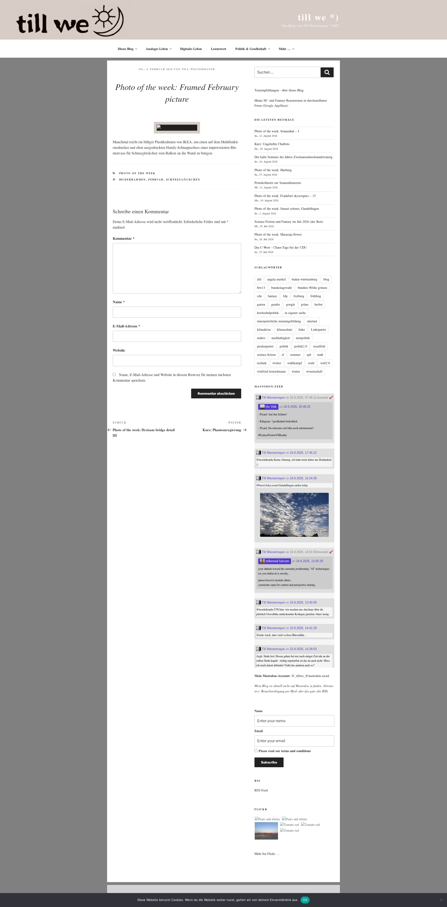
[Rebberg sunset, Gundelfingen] (266, 831)
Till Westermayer (198, 69)
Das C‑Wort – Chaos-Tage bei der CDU (280, 247)
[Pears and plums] (267, 819)
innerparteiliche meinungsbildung (279, 321)
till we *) (318, 17)
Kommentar (124, 238)
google (290, 304)
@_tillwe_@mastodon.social (310, 676)
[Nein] (441, 900)
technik (262, 363)
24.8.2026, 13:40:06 (303, 602)
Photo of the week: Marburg (273, 170)
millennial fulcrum (277, 561)
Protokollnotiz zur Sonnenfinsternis (277, 182)
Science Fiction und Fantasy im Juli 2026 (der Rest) (288, 221)
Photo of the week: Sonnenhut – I (276, 131)
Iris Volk (271, 406)
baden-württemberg (304, 279)
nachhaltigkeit (280, 338)
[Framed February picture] (177, 127)
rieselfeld (319, 346)
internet (312, 321)
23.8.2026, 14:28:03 (303, 649)
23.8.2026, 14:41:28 (303, 628)
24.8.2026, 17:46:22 (303, 452)
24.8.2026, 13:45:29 (309, 561)
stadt (320, 354)
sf (283, 354)
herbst (318, 304)
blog (326, 279)
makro (261, 338)
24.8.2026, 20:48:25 (297, 406)
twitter (277, 363)
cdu (259, 296)
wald (311, 363)
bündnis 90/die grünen (312, 287)
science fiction (266, 354)
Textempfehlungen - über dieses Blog (279, 90)
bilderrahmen (132, 179)
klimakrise (264, 329)
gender (275, 304)
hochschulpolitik (268, 312)
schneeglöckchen (183, 179)
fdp (285, 296)
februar (156, 179)
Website (119, 350)
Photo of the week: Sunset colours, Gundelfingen (286, 208)
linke (301, 329)
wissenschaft (314, 371)
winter (296, 371)
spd (309, 354)
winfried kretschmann (271, 371)
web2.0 (325, 363)
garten (261, 304)
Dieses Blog (125, 48)
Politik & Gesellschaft (250, 48)
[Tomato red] (289, 824)
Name (119, 301)
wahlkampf (294, 363)
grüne (304, 304)
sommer (295, 354)
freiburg (299, 296)
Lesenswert (218, 48)
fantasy (272, 296)
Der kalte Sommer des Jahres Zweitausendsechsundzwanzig (293, 157)
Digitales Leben (191, 48)
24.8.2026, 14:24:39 (303, 478)
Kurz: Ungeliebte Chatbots (271, 144)
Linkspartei (318, 329)
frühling (315, 296)
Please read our (285, 750)
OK (305, 900)
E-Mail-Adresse (126, 326)
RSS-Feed (261, 790)
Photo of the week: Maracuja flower (278, 234)
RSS (325, 691)
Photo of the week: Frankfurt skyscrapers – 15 (285, 195)
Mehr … (285, 48)
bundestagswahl (281, 287)
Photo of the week (137, 173)
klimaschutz (284, 329)
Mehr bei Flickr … (267, 853)
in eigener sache (295, 312)
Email (258, 730)
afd (259, 279)
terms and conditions (296, 750)
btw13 (261, 287)
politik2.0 (300, 346)
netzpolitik (303, 338)
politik (284, 346)
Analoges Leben (157, 48)
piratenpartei (265, 346)
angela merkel (276, 279)
